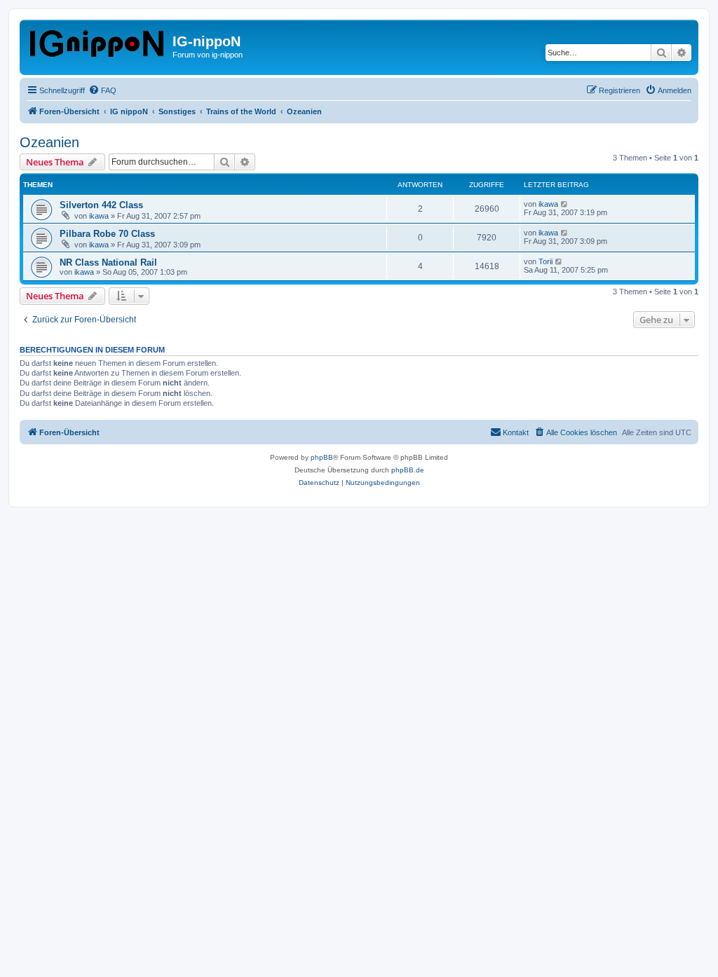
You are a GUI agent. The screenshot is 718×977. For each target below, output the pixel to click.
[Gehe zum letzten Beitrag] (564, 204)
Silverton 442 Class (101, 205)
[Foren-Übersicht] (97, 40)
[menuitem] (102, 90)
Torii (545, 261)
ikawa (99, 216)
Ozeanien (49, 142)
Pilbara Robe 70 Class (107, 233)
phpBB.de (407, 470)
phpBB (322, 457)
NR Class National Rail (108, 262)
